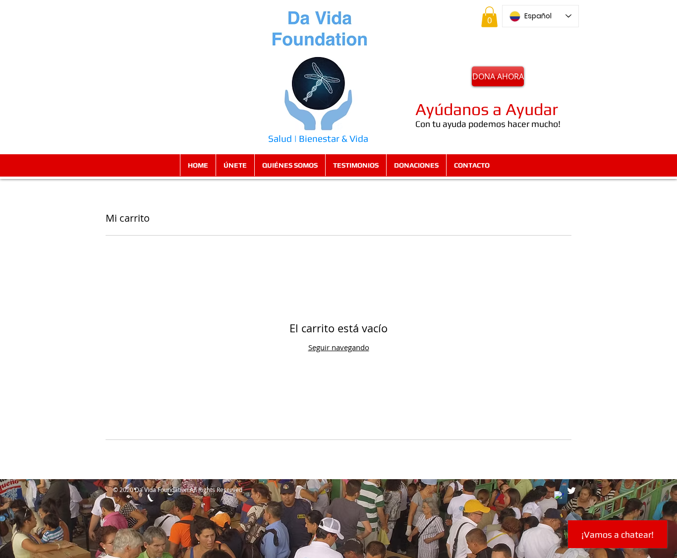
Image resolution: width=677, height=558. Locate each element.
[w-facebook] (559, 496)
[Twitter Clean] (571, 491)
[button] (489, 16)
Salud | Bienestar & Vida (318, 138)
